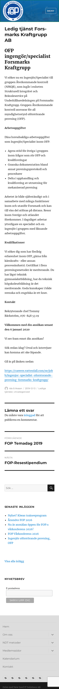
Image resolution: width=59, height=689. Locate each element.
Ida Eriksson (15, 388)
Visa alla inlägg (14, 561)
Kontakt (8, 666)
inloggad (29, 415)
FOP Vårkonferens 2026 (23, 533)
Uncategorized (22, 391)
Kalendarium (11, 658)
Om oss (7, 634)
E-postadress (13, 588)
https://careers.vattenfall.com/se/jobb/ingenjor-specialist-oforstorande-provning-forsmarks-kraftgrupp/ (29, 375)
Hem (6, 626)
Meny (50, 10)
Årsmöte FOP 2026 (20, 520)
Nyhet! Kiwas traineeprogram (27, 515)
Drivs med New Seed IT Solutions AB (21, 687)
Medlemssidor (12, 650)
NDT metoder (12, 642)
